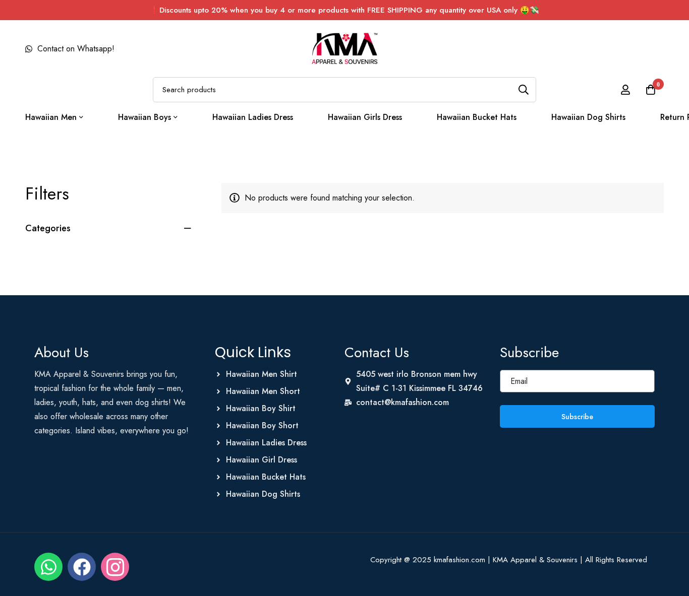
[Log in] (625, 89)
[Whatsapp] (48, 567)
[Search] (523, 89)
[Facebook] (82, 567)
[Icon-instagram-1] (115, 567)
